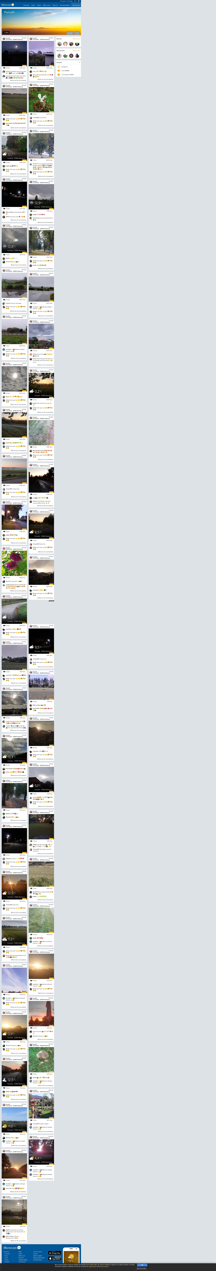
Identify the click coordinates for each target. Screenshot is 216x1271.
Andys (8, 118)
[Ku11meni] (59, 44)
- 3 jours (6, 1255)
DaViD (8, 258)
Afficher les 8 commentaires (18, 912)
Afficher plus (76, 38)
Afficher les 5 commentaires (18, 1053)
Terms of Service (104, 1266)
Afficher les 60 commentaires (18, 80)
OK (142, 1265)
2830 (7, 216)
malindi (8, 303)
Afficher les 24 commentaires (45, 598)
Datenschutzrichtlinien (39, 1257)
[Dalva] (65, 44)
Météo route (46, 5)
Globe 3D (55, 5)
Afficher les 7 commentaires (18, 683)
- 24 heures (7, 1253)
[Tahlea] (59, 56)
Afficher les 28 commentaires (18, 1191)
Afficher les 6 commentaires (18, 358)
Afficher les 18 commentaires (18, 1240)
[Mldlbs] (71, 56)
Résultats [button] (59, 62)
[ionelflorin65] (77, 44)
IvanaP (8, 71)
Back (6, 32)
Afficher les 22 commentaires (18, 174)
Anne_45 (8, 955)
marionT (8, 726)
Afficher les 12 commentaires (18, 637)
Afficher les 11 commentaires (18, 265)
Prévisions (26, 5)
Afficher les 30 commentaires (45, 412)
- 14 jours (6, 1259)
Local (77, 33)
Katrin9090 (9, 123)
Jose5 (7, 584)
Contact (35, 1253)
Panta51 (7, 38)
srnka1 (8, 721)
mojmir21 (8, 629)
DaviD (34, 358)
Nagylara (8, 858)
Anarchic (8, 261)
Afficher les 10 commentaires (18, 866)
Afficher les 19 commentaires (45, 1039)
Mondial (70, 33)
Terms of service (37, 1251)
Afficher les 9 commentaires (18, 450)
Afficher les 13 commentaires (18, 775)
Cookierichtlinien (37, 1259)
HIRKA (35, 844)
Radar (33, 5)
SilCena (35, 354)
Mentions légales (37, 1255)
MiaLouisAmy (10, 212)
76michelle (36, 218)
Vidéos (39, 5)
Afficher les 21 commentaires (18, 220)
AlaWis (8, 166)
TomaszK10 (9, 489)
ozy (34, 71)
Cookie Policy (92, 1266)
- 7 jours (6, 1257)
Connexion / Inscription (66, 1)
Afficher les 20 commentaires (18, 311)
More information (141, 1268)
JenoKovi (8, 349)
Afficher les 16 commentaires (18, 127)
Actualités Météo (65, 5)
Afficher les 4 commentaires (18, 496)
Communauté (76, 5)
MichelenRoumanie (38, 450)
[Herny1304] (65, 56)
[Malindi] (71, 44)
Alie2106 (35, 892)
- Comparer (7, 1261)
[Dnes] (77, 56)
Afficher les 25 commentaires (45, 759)
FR (75, 1)
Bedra (7, 396)
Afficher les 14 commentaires (45, 79)
